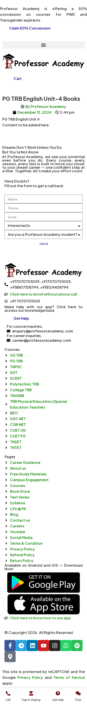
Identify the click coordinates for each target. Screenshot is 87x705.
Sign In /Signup (31, 699)
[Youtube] (43, 645)
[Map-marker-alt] (10, 656)
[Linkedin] (32, 645)
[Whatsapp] (65, 645)
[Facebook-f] (10, 645)
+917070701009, (25, 281)
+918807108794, (24, 287)
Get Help (58, 699)
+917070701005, (56, 281)
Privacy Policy (30, 677)
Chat (78, 699)
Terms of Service (69, 677)
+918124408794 (54, 287)
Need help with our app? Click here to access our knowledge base (43, 308)
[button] (43, 45)
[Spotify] (77, 645)
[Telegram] (21, 645)
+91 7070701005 (25, 301)
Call (8, 699)
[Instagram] (54, 645)
